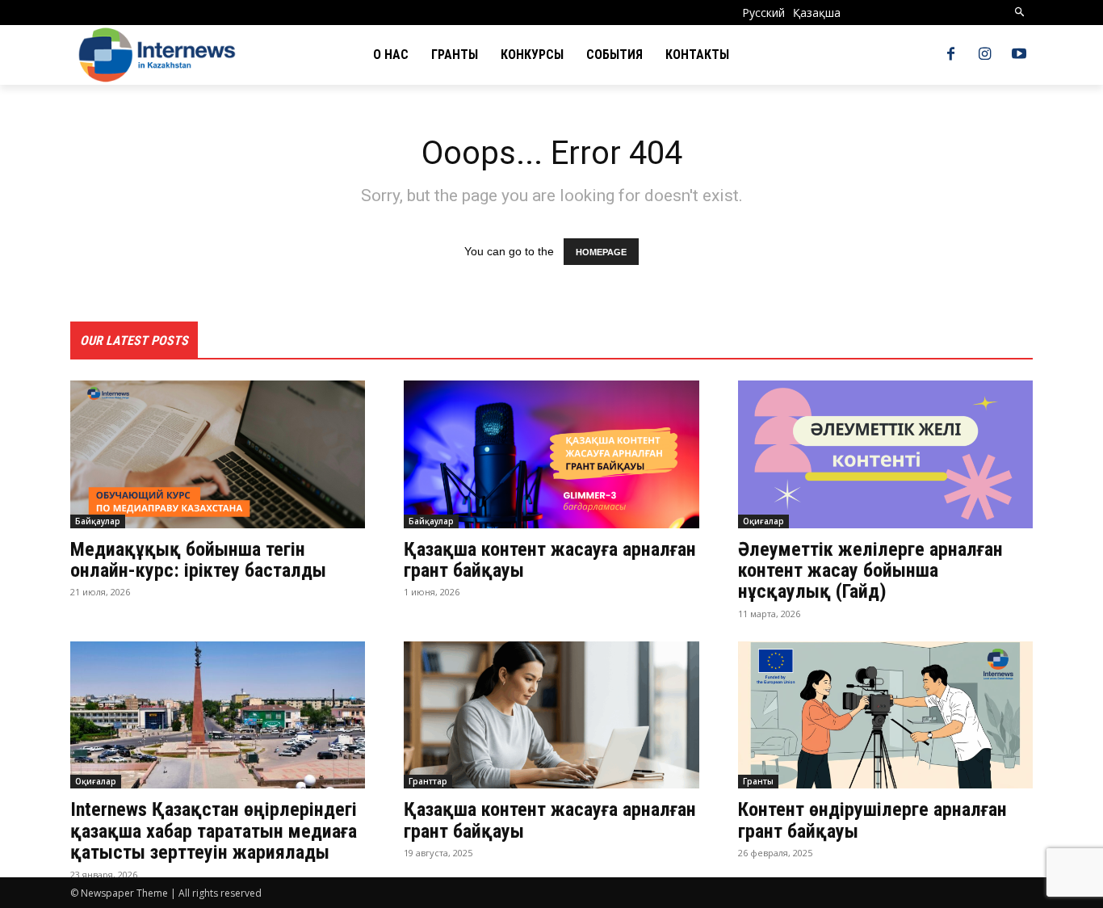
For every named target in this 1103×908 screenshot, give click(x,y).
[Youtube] (1019, 55)
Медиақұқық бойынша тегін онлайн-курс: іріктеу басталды (198, 560)
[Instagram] (985, 55)
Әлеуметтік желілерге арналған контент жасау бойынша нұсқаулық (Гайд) (870, 570)
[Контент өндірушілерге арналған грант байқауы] (885, 715)
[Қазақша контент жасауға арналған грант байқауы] (551, 454)
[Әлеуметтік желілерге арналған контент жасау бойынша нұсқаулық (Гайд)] (885, 454)
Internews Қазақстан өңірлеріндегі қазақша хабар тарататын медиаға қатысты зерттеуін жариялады (213, 831)
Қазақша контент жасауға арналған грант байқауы (550, 560)
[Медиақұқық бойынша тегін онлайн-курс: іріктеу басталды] (217, 454)
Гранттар (428, 781)
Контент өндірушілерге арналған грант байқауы (872, 820)
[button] (1020, 12)
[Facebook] (950, 55)
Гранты (758, 781)
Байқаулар (97, 521)
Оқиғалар (763, 521)
